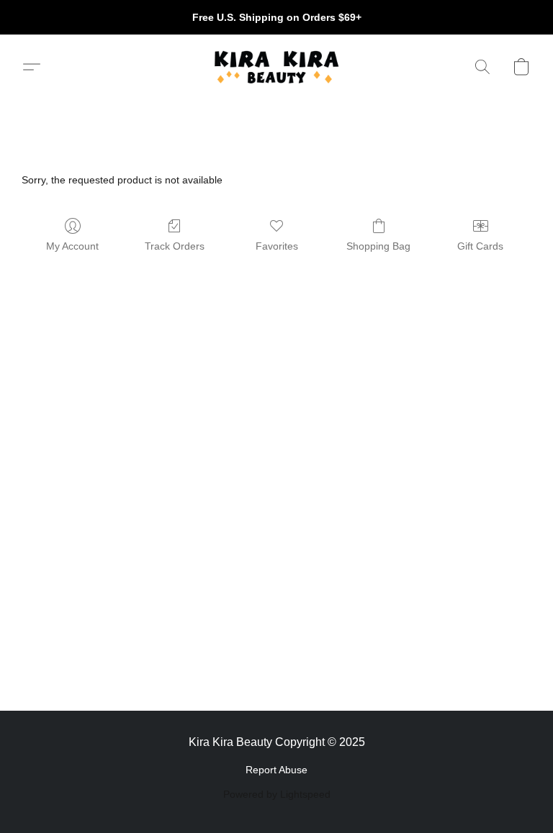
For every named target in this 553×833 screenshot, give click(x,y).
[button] (276, 67)
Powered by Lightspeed (277, 794)
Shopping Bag (378, 246)
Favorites (277, 246)
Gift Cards (480, 246)
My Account (72, 246)
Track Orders (174, 246)
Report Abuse (276, 769)
